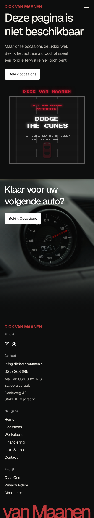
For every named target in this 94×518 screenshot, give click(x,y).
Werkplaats (14, 434)
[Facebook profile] (13, 344)
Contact (11, 457)
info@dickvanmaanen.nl (24, 364)
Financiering (15, 442)
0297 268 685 (16, 371)
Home (9, 419)
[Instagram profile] (7, 344)
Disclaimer (13, 492)
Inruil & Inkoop (16, 449)
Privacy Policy (16, 485)
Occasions (13, 427)
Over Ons (12, 477)
